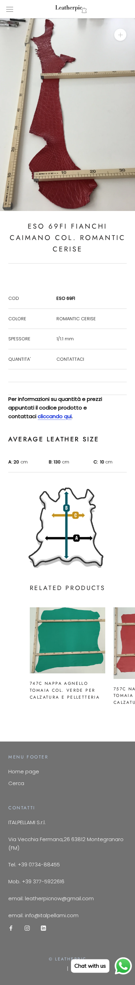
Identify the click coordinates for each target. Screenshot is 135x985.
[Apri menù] (9, 9)
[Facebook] (11, 927)
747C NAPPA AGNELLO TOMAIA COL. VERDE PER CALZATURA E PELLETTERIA (65, 690)
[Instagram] (27, 927)
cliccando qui (55, 416)
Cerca (16, 783)
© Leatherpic (68, 959)
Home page (23, 771)
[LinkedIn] (43, 927)
